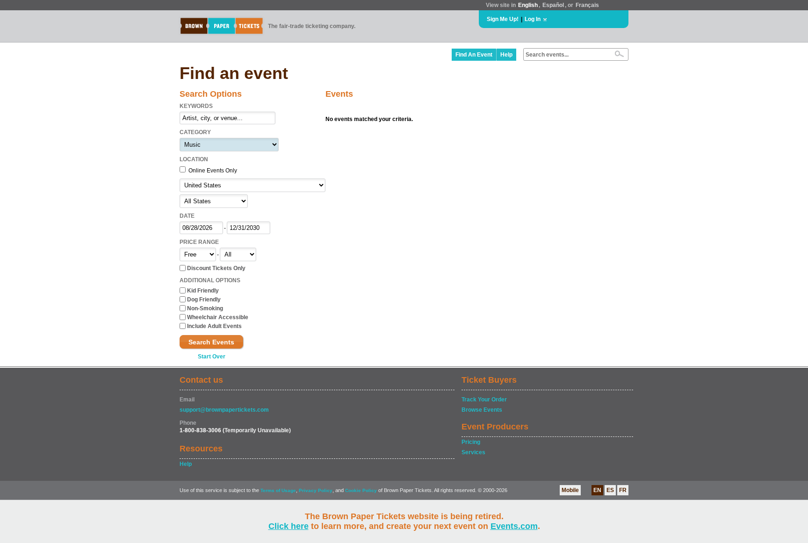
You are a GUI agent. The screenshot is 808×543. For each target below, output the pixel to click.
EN (597, 490)
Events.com (514, 526)
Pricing (471, 442)
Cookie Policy (361, 490)
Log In (533, 19)
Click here (288, 526)
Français (587, 5)
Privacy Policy (315, 490)
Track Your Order (484, 399)
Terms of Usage (278, 490)
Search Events (211, 342)
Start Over (211, 356)
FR (623, 490)
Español (553, 5)
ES (610, 490)
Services (473, 452)
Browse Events (482, 410)
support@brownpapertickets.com (224, 410)
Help (506, 54)
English (528, 5)
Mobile (570, 490)
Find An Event (473, 54)
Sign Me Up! (503, 19)
